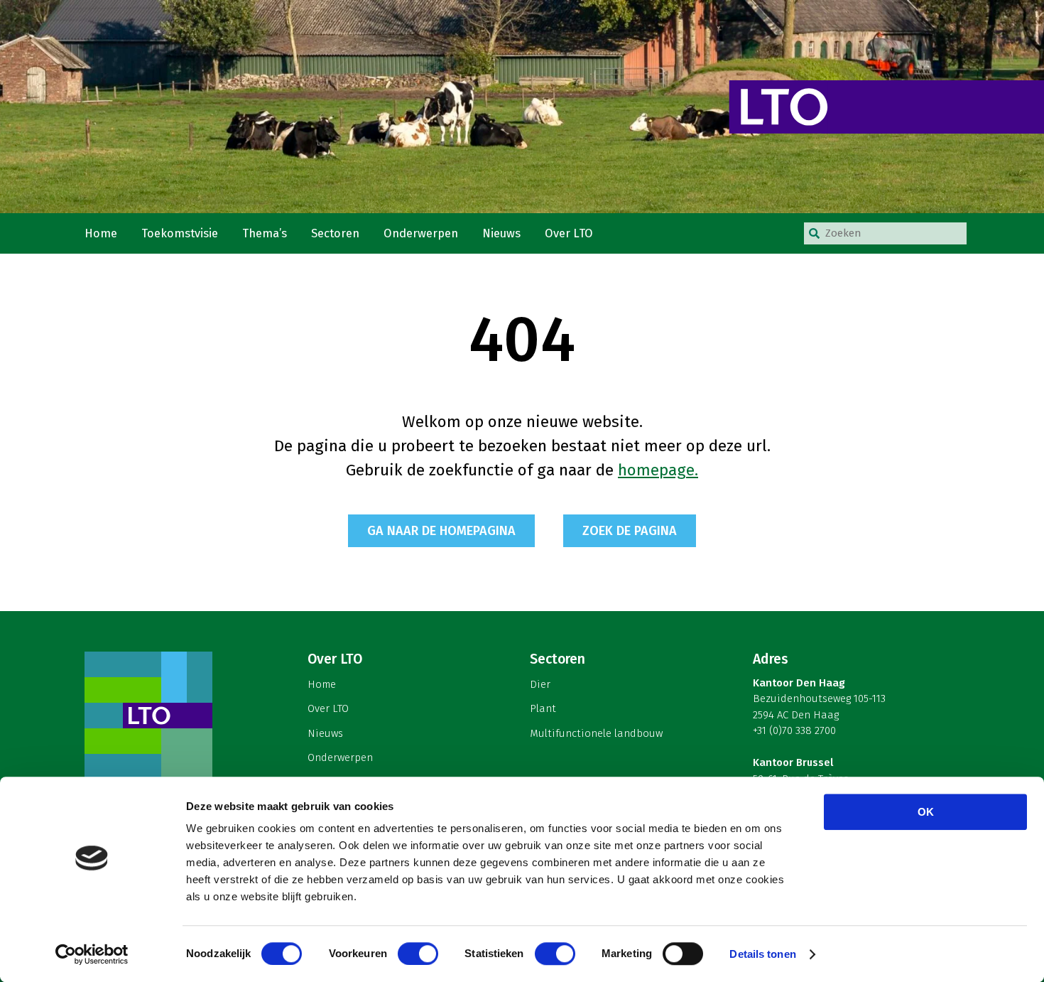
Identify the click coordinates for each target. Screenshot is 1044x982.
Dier (540, 684)
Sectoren (335, 233)
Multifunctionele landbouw (596, 733)
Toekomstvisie (179, 233)
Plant (543, 708)
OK (926, 812)
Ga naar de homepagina (441, 531)
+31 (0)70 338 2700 (794, 730)
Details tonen (762, 954)
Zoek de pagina (629, 531)
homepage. (658, 470)
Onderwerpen (421, 233)
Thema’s (264, 233)
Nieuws (501, 233)
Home (101, 233)
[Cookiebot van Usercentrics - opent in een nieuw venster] (92, 954)
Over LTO (569, 233)
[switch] (418, 953)
